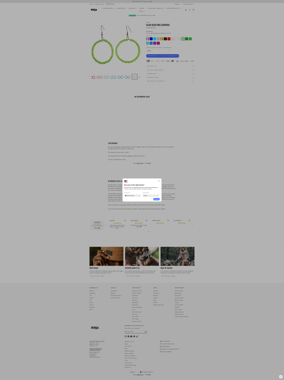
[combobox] (129, 195)
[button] (159, 181)
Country (127, 192)
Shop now (156, 199)
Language (146, 192)
